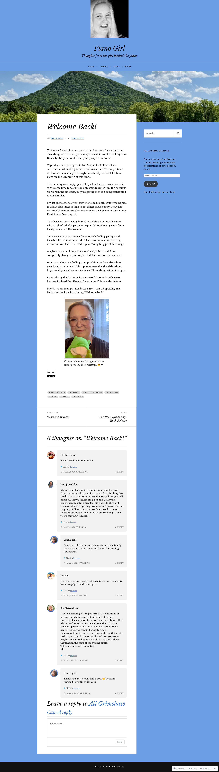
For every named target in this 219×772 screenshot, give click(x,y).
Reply (120, 472)
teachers (78, 397)
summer (65, 397)
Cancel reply (59, 712)
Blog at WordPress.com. (109, 767)
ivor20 (64, 575)
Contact (104, 66)
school (53, 397)
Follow (151, 184)
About (116, 66)
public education (92, 392)
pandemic (74, 392)
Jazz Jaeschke (68, 484)
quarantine (112, 392)
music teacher (57, 392)
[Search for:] (163, 133)
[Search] (178, 133)
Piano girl (77, 138)
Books (128, 66)
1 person (73, 467)
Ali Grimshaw (69, 608)
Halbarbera (68, 455)
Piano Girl (109, 48)
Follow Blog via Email (156, 150)
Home (91, 66)
